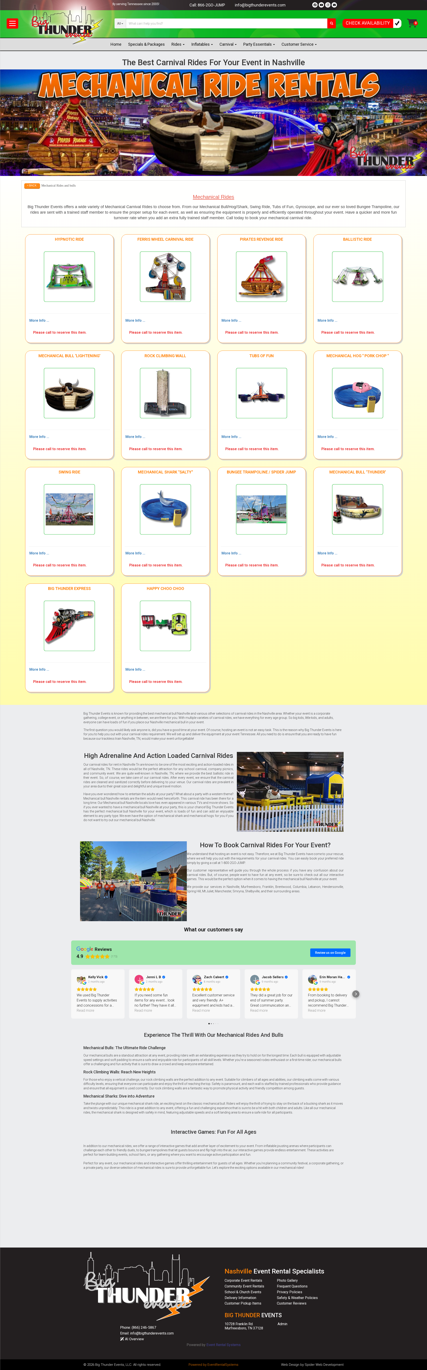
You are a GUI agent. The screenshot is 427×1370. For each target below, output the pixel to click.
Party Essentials (258, 44)
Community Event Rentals (244, 1286)
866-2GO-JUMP (211, 5)
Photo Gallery (287, 1280)
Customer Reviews (291, 1303)
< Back (31, 185)
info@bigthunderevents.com (260, 5)
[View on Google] (81, 979)
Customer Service (298, 44)
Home (116, 44)
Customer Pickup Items (243, 1303)
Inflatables (201, 44)
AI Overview (134, 1339)
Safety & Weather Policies (297, 1298)
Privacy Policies (289, 1292)
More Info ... (39, 320)
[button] (71, 993)
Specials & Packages (146, 44)
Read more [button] (85, 1010)
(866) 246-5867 (144, 1327)
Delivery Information (240, 1298)
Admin (282, 1324)
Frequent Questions (292, 1286)
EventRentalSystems (222, 1365)
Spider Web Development (324, 1365)
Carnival (227, 44)
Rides (176, 44)
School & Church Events (243, 1292)
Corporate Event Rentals (243, 1280)
